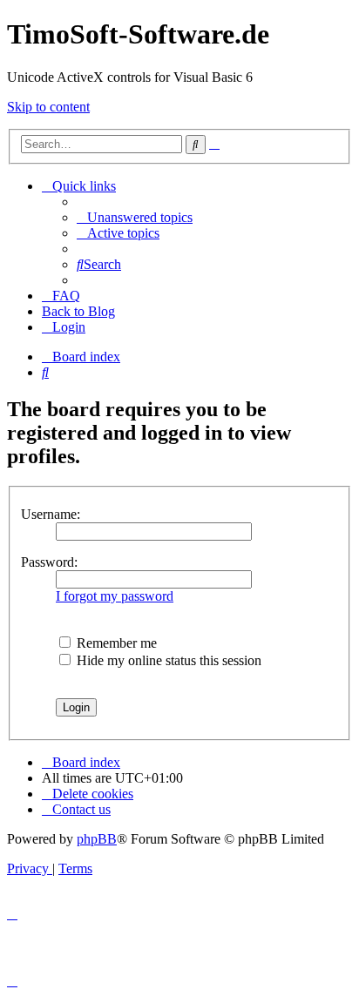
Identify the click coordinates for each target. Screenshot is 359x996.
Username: (50, 514)
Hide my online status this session (167, 660)
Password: (49, 562)
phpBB (97, 838)
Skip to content (48, 106)
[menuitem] (135, 217)
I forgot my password (114, 596)
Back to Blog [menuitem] (78, 311)
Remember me (115, 643)
